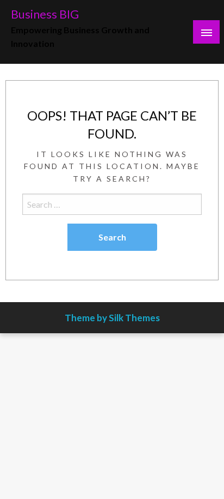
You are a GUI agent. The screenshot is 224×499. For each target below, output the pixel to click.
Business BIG (45, 14)
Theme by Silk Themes (112, 317)
